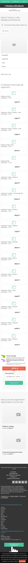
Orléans (3, 507)
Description (5, 55)
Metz (2, 524)
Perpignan (3, 508)
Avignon (3, 512)
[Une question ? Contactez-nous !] (25, 482)
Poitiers (2, 518)
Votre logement (9, 373)
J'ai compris (22, 561)
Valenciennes (4, 528)
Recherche (13, 473)
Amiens (3, 525)
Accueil (13, 472)
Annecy (3, 521)
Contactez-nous (5, 496)
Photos (4, 66)
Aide (24, 1)
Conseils (13, 477)
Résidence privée (5, 536)
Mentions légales (14, 496)
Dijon (2, 513)
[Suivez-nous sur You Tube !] (22, 482)
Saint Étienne (4, 516)
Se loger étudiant (13, 475)
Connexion (16, 1)
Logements (5, 59)
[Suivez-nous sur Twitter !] (19, 482)
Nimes (2, 510)
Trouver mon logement (14, 544)
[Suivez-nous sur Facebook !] (13, 482)
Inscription (5, 1)
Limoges (3, 527)
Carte (3, 62)
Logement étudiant (5, 538)
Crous (2, 535)
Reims (2, 515)
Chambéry (3, 519)
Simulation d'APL (13, 478)
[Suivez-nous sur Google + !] (16, 482)
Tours (2, 522)
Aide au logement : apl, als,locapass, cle (11, 539)
